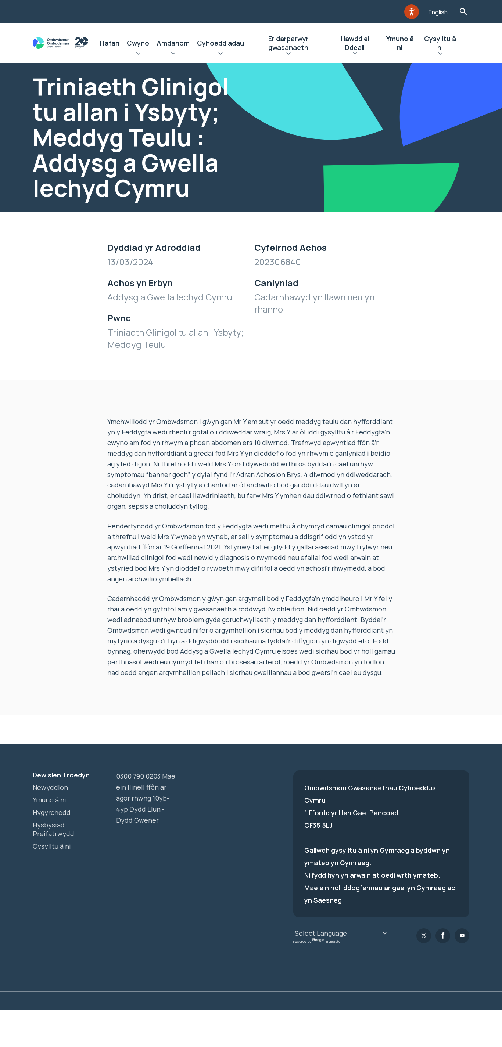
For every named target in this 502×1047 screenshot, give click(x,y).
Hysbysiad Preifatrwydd (53, 829)
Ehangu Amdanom (173, 54)
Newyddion (50, 787)
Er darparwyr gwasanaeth (288, 43)
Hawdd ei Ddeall (355, 43)
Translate (333, 941)
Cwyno (138, 43)
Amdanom (173, 43)
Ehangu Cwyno (138, 54)
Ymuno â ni (400, 43)
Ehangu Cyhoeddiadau (220, 54)
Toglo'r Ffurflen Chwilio (463, 12)
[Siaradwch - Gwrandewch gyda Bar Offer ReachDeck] (411, 11)
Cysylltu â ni (440, 43)
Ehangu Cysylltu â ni (440, 54)
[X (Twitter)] (423, 935)
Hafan (109, 43)
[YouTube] (462, 935)
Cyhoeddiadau (220, 43)
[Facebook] (442, 935)
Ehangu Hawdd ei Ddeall (355, 54)
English (438, 12)
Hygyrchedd (52, 812)
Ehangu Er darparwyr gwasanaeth (288, 54)
